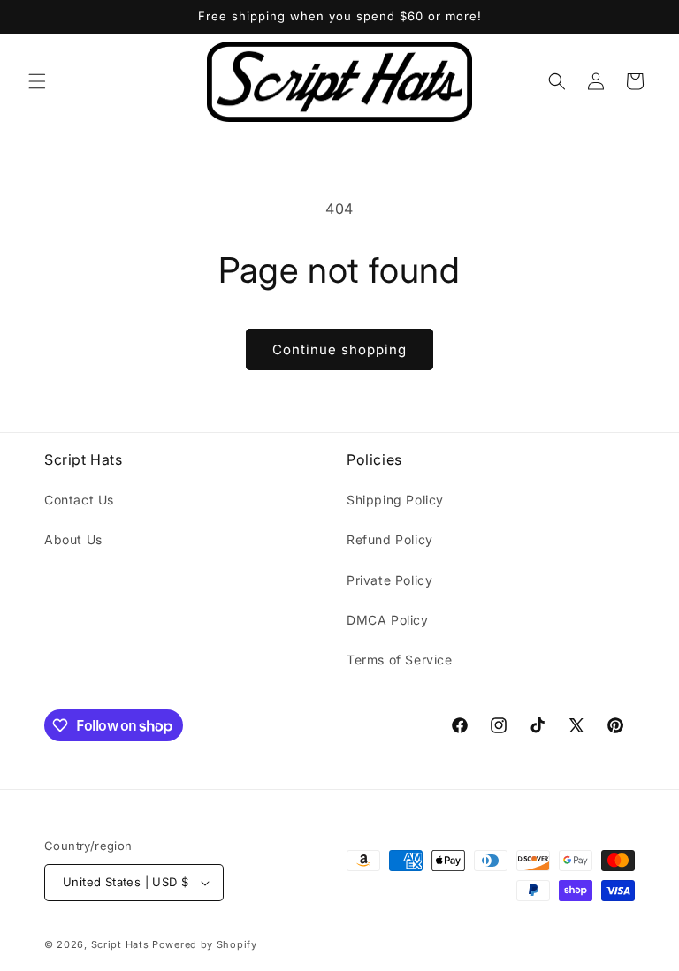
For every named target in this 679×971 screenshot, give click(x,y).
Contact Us (79, 499)
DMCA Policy (388, 619)
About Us (73, 539)
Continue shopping (339, 349)
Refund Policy (390, 539)
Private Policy (389, 580)
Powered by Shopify (204, 944)
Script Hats (120, 944)
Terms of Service (400, 659)
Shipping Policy (395, 499)
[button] (37, 81)
